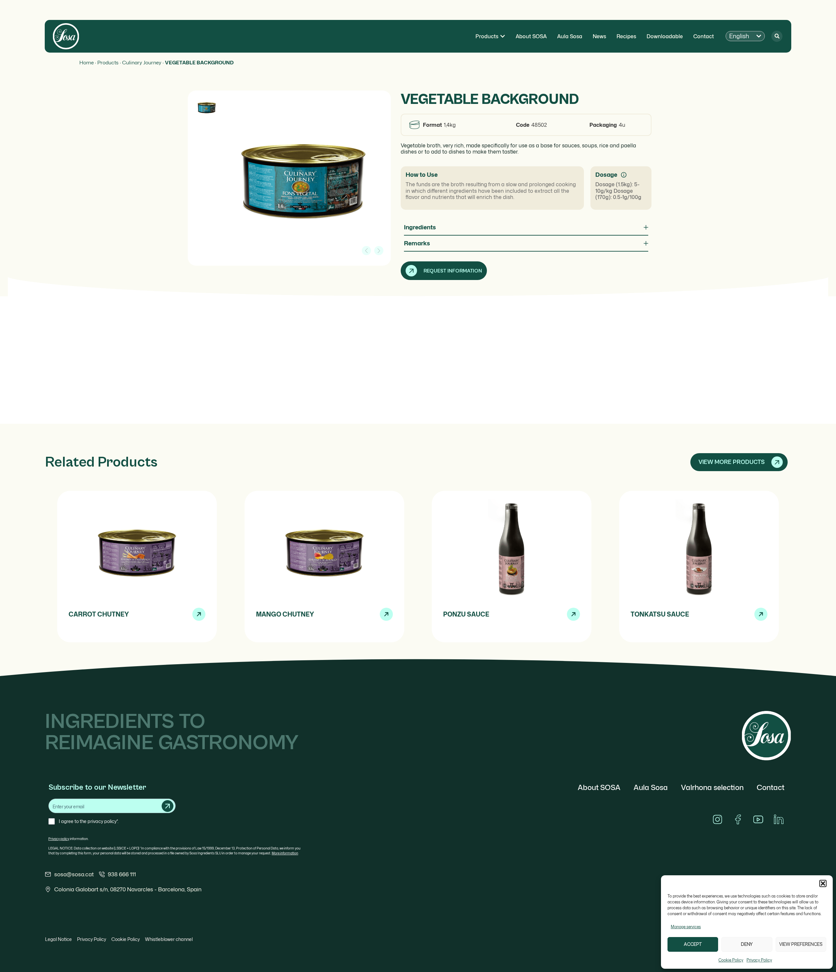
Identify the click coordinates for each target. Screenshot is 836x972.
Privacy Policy (759, 960)
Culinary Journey (141, 62)
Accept (693, 944)
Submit (167, 806)
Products (108, 62)
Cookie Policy (730, 960)
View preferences (801, 944)
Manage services (686, 927)
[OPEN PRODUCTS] (502, 36)
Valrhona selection (712, 787)
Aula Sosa (651, 787)
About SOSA (599, 787)
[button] (823, 883)
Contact (770, 787)
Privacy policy (58, 838)
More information (285, 853)
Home (86, 62)
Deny (747, 944)
